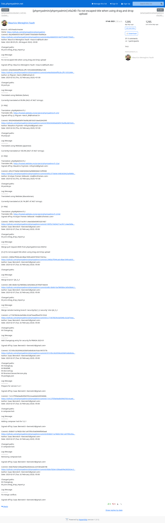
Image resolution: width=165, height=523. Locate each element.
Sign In (115, 4)
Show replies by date (114, 510)
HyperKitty (83, 519)
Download (132, 33)
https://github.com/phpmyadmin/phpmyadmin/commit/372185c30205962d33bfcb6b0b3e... (38, 353)
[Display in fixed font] (117, 504)
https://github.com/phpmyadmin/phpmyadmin (26, 32)
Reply (5, 506)
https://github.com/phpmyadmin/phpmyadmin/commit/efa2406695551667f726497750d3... (38, 37)
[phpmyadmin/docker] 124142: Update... (13, 14)
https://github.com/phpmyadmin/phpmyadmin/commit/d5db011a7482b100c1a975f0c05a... (38, 434)
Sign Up (126, 4)
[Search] (161, 4)
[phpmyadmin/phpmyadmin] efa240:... (152, 14)
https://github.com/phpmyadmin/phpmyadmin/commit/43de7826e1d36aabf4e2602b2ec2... (38, 469)
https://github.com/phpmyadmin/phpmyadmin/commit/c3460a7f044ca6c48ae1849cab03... (38, 259)
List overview (130, 28)
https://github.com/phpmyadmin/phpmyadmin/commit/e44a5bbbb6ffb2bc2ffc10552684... (37, 72)
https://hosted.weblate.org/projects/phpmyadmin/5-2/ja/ (37, 163)
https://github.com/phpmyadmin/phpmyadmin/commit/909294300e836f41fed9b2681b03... (38, 123)
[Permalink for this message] (121, 504)
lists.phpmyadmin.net (12, 3)
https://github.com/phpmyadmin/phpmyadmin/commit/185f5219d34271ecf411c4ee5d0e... (38, 224)
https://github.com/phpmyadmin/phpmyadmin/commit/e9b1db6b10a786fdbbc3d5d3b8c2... (38, 287)
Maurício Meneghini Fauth (21, 22)
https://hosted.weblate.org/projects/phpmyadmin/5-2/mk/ (37, 214)
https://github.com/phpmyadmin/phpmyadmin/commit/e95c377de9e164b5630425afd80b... (38, 173)
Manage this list (100, 4)
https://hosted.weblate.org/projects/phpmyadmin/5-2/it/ (36, 113)
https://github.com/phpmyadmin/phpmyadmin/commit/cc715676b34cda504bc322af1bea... (38, 318)
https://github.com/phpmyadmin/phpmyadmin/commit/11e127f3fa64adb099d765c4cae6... (38, 398)
